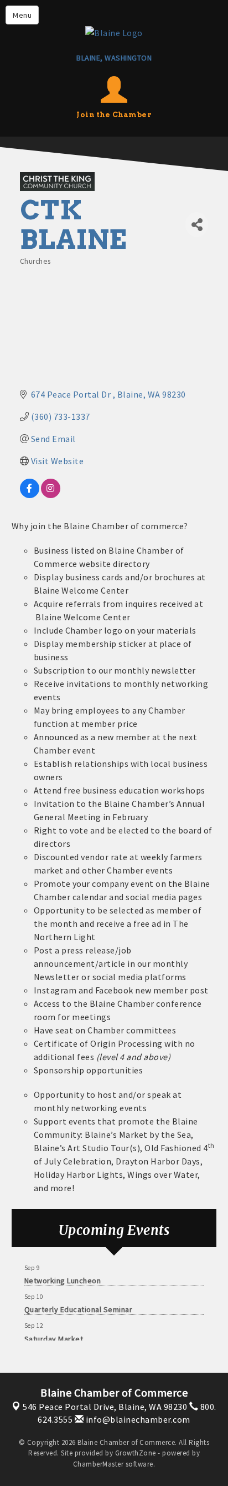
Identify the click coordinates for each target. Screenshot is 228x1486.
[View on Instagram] (50, 494)
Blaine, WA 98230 (105, 1406)
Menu (22, 15)
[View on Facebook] (29, 494)
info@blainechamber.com (137, 1419)
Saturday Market (54, 1337)
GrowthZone (135, 1453)
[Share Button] (197, 224)
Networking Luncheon (62, 1278)
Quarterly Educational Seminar (78, 1307)
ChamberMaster (98, 1464)
